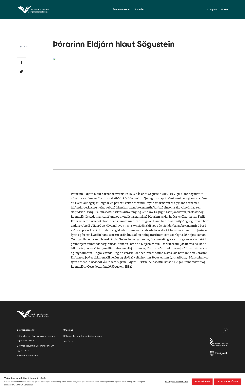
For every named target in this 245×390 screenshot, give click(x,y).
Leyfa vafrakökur (227, 381)
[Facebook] (21, 62)
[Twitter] (21, 71)
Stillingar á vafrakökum (176, 381)
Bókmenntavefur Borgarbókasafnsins (82, 335)
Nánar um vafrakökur (24, 385)
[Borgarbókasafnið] (203, 342)
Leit (226, 9)
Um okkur (139, 9)
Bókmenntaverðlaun (27, 355)
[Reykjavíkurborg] (203, 354)
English (213, 9)
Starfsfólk (68, 341)
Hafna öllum (202, 381)
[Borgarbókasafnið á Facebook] (225, 331)
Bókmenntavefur (121, 9)
